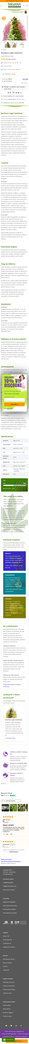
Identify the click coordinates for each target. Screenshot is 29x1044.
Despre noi (6, 936)
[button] (24, 5)
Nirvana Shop (12, 1031)
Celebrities (6, 970)
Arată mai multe (14, 852)
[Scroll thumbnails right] (26, 807)
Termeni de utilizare (23, 1034)
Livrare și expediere (9, 986)
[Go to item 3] (21, 807)
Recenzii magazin (8, 1012)
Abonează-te (14, 404)
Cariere (5, 966)
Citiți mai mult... (11, 738)
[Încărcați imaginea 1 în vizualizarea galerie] (8, 45)
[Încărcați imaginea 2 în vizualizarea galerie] (14, 45)
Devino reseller (7, 963)
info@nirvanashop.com (9, 886)
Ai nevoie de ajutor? (17, 12)
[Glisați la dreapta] (26, 45)
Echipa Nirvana (7, 939)
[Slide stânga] (2, 45)
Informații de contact (8, 1036)
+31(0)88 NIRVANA (8, 882)
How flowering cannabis (10, 913)
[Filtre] (2, 800)
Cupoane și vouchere (9, 947)
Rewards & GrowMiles (9, 902)
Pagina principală (6, 859)
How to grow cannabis (9, 909)
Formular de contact (9, 890)
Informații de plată (8, 982)
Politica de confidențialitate (9, 1034)
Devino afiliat (7, 1005)
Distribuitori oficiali (9, 959)
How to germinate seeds (10, 905)
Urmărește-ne (7, 943)
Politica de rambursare (21, 1036)
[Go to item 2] (13, 807)
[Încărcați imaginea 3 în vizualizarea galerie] (21, 45)
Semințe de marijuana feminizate (10, 861)
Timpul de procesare (9, 989)
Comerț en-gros (7, 1016)
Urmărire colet (7, 993)
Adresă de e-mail (9, 397)
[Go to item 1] (5, 807)
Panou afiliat (6, 1009)
